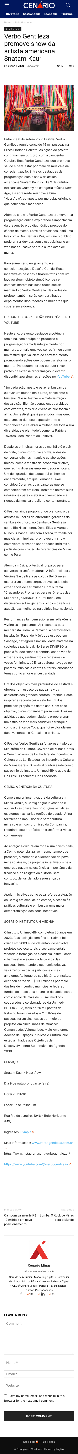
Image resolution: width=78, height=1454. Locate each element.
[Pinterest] (27, 75)
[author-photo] (39, 1259)
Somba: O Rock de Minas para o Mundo (57, 1218)
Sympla (25, 1132)
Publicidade (48, 1441)
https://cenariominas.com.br (39, 1271)
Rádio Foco (29, 1441)
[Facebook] (8, 75)
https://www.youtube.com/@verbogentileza (36, 1164)
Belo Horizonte (23, 22)
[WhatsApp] (37, 75)
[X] (18, 75)
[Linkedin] (46, 1294)
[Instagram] (35, 1294)
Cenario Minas (16, 65)
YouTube (63, 376)
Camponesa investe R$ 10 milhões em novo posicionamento (20, 1220)
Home (7, 22)
